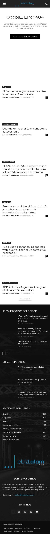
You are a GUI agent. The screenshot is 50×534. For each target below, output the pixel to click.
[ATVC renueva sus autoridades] (9, 370)
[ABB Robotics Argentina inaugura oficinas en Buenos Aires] (25, 273)
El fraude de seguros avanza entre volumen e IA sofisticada (24, 93)
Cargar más (24, 299)
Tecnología (7, 202)
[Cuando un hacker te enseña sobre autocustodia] (25, 114)
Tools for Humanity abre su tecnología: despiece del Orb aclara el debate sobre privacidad (32, 331)
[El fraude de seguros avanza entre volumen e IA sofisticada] (25, 77)
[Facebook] (13, 512)
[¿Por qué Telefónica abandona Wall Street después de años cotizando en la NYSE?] (9, 320)
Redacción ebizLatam (10, 97)
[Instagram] (19, 512)
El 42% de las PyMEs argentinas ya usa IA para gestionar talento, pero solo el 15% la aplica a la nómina (24, 169)
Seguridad (6, 87)
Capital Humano (8, 162)
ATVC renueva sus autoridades (31, 367)
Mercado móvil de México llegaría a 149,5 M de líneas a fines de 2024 (32, 393)
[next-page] (7, 353)
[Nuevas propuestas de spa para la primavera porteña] (9, 383)
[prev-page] (3, 353)
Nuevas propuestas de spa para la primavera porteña (32, 381)
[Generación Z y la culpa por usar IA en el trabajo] (9, 345)
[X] (31, 512)
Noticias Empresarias (10, 124)
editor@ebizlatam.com (24, 495)
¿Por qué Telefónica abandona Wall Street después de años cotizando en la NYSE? (33, 318)
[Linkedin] (25, 512)
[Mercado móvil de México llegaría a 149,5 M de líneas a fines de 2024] (9, 396)
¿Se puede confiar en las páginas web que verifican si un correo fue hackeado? (24, 249)
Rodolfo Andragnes (9, 135)
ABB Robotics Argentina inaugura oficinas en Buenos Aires (24, 289)
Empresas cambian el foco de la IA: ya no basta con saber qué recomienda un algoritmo (24, 209)
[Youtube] (37, 512)
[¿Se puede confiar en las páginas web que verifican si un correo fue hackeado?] (25, 232)
